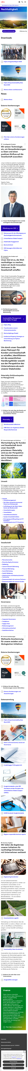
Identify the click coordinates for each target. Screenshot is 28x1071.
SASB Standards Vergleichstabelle (14, 813)
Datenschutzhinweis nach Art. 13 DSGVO (10, 1045)
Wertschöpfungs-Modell (11, 333)
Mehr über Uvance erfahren (14, 1027)
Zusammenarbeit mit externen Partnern (14, 579)
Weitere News (8, 99)
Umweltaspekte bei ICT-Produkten (13, 522)
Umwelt (4, 498)
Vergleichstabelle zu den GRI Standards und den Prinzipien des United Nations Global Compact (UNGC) (13, 789)
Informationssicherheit (9, 628)
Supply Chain (6, 623)
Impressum (3, 1039)
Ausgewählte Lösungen (11, 980)
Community (5, 577)
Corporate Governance (9, 619)
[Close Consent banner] (25, 1051)
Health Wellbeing (7, 573)
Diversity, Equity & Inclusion (10, 562)
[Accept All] (14, 1057)
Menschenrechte (7, 560)
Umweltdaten (7, 512)
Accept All (13, 1068)
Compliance (5, 621)
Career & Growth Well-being (10, 566)
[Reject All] (19, 1058)
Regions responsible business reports (15, 834)
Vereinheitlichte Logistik (11, 918)
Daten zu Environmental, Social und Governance (14, 743)
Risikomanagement (8, 626)
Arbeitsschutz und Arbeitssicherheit (13, 575)
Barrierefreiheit (8, 245)
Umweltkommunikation (10, 514)
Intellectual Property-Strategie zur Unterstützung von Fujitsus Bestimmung (14, 338)
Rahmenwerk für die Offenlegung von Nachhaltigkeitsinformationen (15, 234)
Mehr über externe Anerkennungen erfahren (14, 138)
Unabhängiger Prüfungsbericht (13, 765)
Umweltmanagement (9, 500)
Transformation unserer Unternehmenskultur (11, 329)
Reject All (13, 1064)
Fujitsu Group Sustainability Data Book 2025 (13, 84)
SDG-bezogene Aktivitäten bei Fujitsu (13, 249)
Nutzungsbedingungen (6, 1048)
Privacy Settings (13, 1061)
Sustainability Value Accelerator (13, 949)
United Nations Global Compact (13, 238)
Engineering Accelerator (11, 877)
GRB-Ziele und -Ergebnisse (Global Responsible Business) (14, 429)
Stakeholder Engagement (11, 241)
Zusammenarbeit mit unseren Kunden (13, 581)
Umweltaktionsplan (9, 510)
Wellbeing (5, 564)
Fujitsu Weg (7, 325)
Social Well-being (7, 571)
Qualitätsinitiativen (8, 630)
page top (24, 1041)
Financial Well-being (8, 569)
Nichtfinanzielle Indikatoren (12, 424)
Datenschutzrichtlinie (6, 1042)
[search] (22, 2)
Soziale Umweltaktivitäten (11, 517)
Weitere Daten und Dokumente (13, 89)
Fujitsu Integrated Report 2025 (13, 61)
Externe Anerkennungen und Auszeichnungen (12, 692)
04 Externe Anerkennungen (9, 31)
